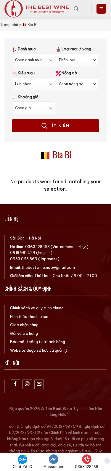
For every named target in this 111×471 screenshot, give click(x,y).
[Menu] (101, 9)
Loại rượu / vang (76, 48)
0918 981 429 (22, 252)
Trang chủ (9, 24)
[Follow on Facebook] (15, 384)
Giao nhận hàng (24, 324)
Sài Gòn (17, 238)
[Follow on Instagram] (27, 384)
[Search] (76, 9)
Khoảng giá (27, 96)
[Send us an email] (39, 384)
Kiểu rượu (26, 72)
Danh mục (26, 48)
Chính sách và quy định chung (37, 308)
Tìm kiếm (58, 125)
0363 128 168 (37, 246)
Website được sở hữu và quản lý (39, 350)
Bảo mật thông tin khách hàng (37, 341)
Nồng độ (69, 72)
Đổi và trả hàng (24, 333)
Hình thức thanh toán (29, 316)
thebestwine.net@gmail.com (48, 267)
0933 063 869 (23, 258)
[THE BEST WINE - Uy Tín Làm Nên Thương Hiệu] (36, 8)
